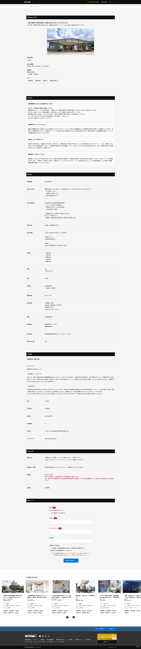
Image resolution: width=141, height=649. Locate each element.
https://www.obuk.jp (50, 438)
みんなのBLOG (88, 639)
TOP (26, 6)
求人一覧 (30, 6)
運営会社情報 (28, 639)
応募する (111, 628)
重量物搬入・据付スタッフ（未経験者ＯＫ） (61, 596)
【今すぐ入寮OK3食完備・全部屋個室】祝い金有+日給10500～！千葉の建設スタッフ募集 (85, 596)
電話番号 (51, 538)
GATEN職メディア (78, 639)
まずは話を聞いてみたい (57, 510)
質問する (100, 628)
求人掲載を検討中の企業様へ (93, 2)
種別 (52, 507)
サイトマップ (35, 639)
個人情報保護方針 (60, 550)
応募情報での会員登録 (54, 545)
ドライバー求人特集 (59, 641)
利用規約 (52, 550)
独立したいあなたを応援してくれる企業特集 (44, 641)
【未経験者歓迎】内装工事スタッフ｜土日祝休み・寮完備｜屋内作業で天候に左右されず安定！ (13, 596)
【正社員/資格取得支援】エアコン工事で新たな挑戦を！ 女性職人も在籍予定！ (37, 596)
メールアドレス (55, 528)
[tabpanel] (12, 597)
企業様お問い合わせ (60, 639)
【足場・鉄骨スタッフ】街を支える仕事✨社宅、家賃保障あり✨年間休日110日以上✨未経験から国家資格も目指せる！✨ (110, 596)
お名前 (52, 518)
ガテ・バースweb (28, 641)
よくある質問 (69, 639)
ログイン (110, 2)
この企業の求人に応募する (58, 513)
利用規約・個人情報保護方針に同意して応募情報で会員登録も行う (68, 548)
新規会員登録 (104, 2)
